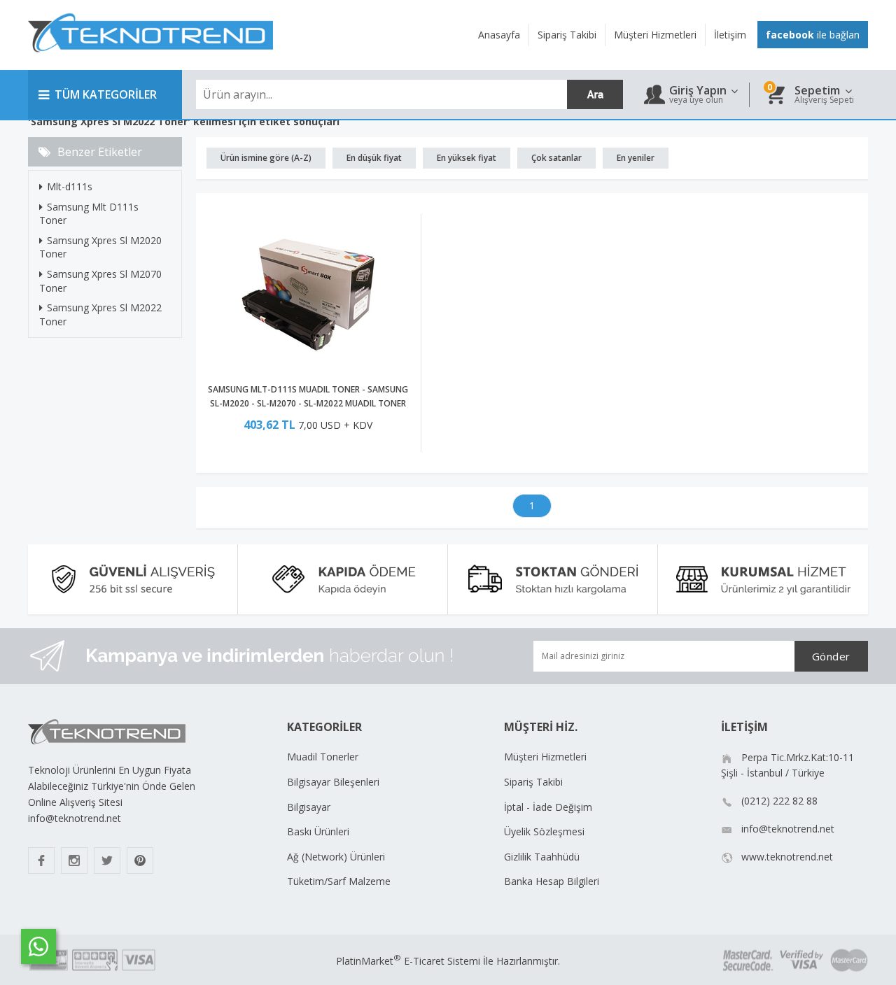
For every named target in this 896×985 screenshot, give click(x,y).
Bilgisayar (308, 807)
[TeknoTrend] (150, 59)
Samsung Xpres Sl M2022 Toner (100, 314)
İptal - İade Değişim (548, 807)
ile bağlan (813, 34)
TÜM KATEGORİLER (106, 94)
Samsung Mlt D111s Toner (89, 213)
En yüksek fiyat (466, 158)
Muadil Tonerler (322, 756)
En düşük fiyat (374, 158)
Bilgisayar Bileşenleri (333, 781)
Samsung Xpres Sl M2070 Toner (100, 281)
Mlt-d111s (69, 186)
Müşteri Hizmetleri (545, 756)
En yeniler (635, 158)
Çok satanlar (556, 158)
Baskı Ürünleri (318, 831)
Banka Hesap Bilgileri (551, 881)
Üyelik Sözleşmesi (544, 831)
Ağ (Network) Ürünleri (336, 856)
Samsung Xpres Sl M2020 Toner (100, 247)
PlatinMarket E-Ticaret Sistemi (408, 961)
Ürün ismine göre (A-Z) (266, 158)
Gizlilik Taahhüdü (542, 856)
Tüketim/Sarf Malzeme (339, 881)
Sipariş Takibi (533, 781)
